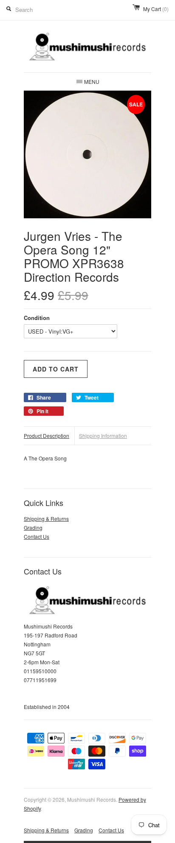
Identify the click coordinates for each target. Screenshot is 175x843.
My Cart (156, 8)
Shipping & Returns (46, 518)
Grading (33, 527)
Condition (37, 318)
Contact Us (36, 536)
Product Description (46, 435)
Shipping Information (103, 435)
